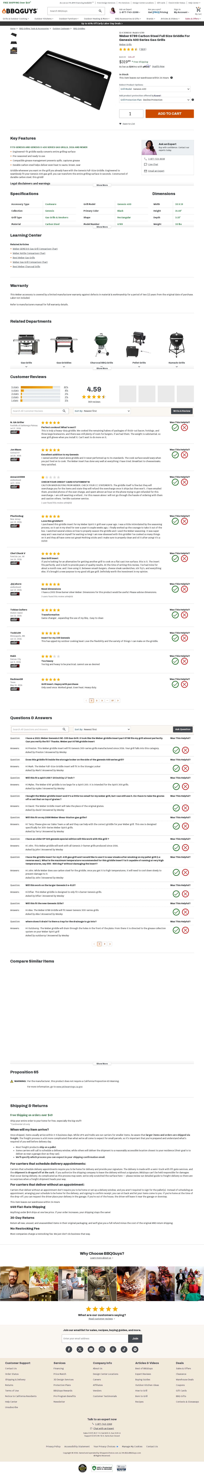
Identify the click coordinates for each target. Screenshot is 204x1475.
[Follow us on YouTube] (91, 1349)
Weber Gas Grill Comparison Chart (30, 262)
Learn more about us (100, 1257)
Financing (59, 1368)
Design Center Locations (143, 3)
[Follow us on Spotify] (135, 1349)
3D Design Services (64, 1379)
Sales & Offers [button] (192, 18)
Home (13, 28)
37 (112, 700)
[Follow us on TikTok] (124, 1349)
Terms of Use (12, 1390)
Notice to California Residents (20, 1396)
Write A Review (181, 411)
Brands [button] (150, 18)
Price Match (60, 1374)
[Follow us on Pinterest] (113, 1349)
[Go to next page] (118, 700)
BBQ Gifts (181, 1396)
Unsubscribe (11, 1407)
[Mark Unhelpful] (184, 427)
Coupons (180, 1385)
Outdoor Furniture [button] (68, 18)
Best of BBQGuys (144, 1368)
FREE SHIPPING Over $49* (17, 2)
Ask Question (182, 729)
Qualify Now (158, 66)
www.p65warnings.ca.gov (69, 1086)
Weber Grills (125, 44)
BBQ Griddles (79, 28)
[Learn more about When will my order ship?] (171, 77)
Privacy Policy (53, 1446)
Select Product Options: (131, 85)
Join (135, 1338)
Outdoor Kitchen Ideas (147, 1385)
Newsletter (59, 1401)
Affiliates (98, 1385)
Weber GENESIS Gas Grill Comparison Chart (35, 248)
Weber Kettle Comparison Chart (29, 253)
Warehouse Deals (185, 1379)
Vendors (97, 1390)
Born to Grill (141, 1396)
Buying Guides (142, 1379)
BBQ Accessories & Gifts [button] (127, 18)
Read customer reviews (101, 1318)
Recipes (139, 1401)
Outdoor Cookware (61, 28)
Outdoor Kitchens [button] (43, 18)
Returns (9, 1385)
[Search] (100, 11)
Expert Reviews (143, 1374)
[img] (67, 80)
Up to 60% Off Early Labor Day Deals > (102, 23)
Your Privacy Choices (104, 1446)
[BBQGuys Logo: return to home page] (23, 11)
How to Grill (141, 1390)
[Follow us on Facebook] (69, 1349)
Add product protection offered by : (140, 95)
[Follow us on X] (80, 1349)
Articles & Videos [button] (169, 18)
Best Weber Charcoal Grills (26, 266)
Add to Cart (170, 113)
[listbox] (13, 43)
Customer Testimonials (105, 1396)
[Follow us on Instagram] (102, 1349)
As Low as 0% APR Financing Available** (77, 3)
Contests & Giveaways (187, 1401)
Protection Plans (62, 1385)
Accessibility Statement (77, 1446)
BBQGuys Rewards (63, 1390)
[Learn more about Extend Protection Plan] (192, 99)
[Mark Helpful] (175, 427)
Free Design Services (106, 3)
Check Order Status (176, 3)
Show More (102, 185)
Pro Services (124, 3)
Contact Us (11, 1368)
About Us (97, 1368)
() (142, 49)
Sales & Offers (183, 1368)
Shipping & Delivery (15, 1379)
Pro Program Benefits (65, 1396)
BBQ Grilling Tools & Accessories (34, 28)
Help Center (11, 1401)
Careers (97, 1379)
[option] (13, 37)
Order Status (12, 1374)
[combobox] (154, 89)
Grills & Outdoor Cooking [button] (15, 18)
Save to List (129, 123)
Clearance (181, 1374)
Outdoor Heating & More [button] (96, 18)
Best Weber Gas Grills (24, 257)
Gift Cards (161, 3)
